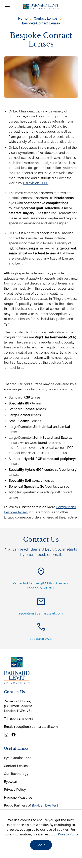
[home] (41, 6)
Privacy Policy (15, 789)
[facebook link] (13, 735)
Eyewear (10, 782)
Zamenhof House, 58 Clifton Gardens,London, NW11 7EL (41, 585)
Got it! (41, 845)
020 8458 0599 (41, 639)
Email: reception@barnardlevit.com (31, 727)
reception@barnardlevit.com (41, 613)
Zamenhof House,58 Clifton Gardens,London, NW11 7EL (18, 706)
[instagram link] (6, 735)
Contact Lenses (16, 766)
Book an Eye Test (45, 805)
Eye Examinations (17, 758)
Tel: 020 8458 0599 (18, 719)
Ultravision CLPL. (35, 183)
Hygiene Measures (18, 797)
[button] (6, 6)
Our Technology (16, 774)
